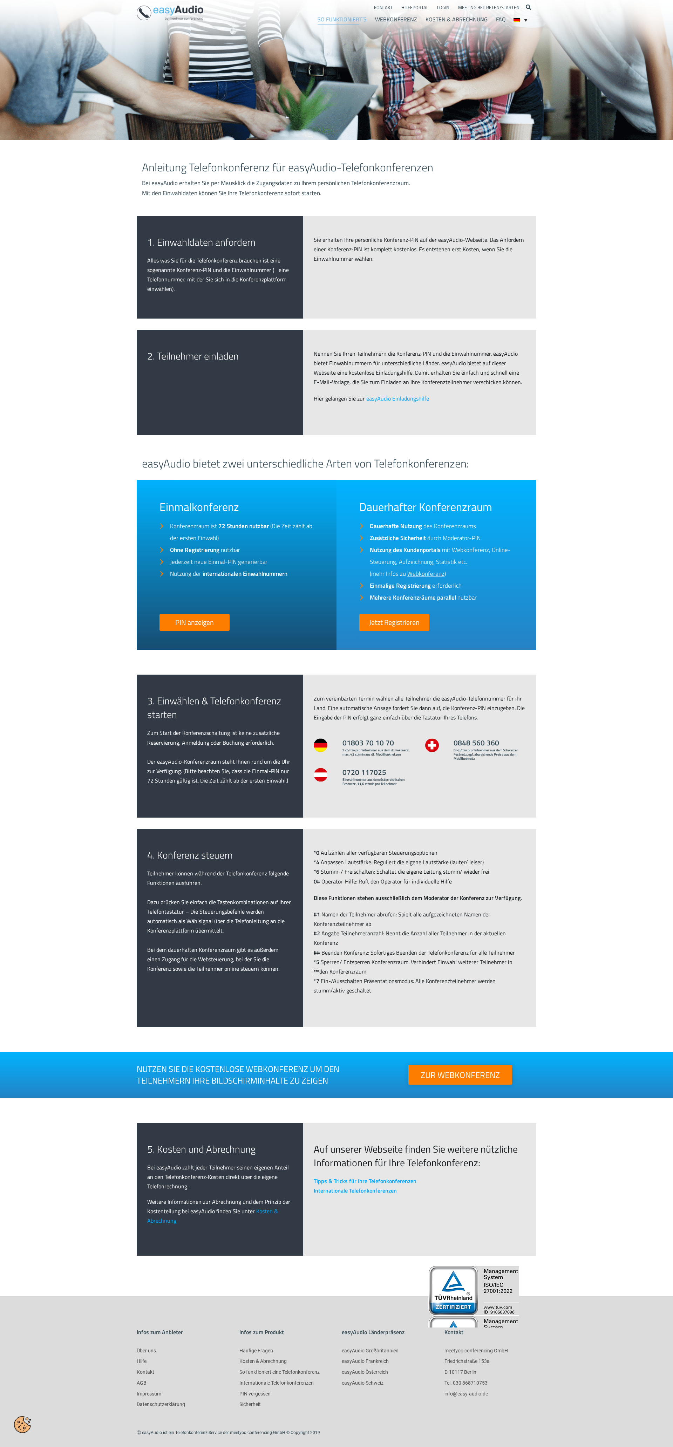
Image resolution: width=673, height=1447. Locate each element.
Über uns (146, 1350)
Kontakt (383, 7)
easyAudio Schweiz (362, 1383)
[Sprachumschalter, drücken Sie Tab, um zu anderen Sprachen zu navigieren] (520, 20)
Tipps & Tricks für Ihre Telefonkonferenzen (365, 1181)
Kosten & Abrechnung (457, 19)
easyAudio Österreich (365, 1372)
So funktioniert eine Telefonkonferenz (279, 1372)
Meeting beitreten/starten (488, 7)
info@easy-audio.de (466, 1394)
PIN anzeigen (194, 622)
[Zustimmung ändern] (22, 1424)
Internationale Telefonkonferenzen (355, 1190)
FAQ (501, 19)
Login (443, 7)
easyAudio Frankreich (365, 1361)
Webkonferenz (396, 19)
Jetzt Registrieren (394, 622)
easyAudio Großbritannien (370, 1350)
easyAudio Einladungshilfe (397, 398)
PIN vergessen (255, 1394)
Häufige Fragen (256, 1350)
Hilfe (142, 1361)
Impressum (149, 1394)
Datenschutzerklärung (161, 1404)
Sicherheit (250, 1404)
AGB (142, 1383)
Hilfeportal (414, 7)
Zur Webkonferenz (460, 1075)
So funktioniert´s (342, 19)
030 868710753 (470, 1383)
